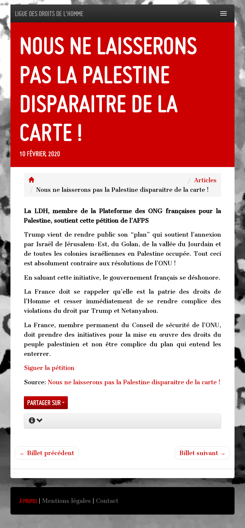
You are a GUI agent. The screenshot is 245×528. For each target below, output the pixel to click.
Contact (107, 500)
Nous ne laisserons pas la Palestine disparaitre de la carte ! (134, 382)
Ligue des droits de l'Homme (49, 14)
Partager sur (44, 403)
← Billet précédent (46, 453)
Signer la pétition (49, 367)
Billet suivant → (202, 453)
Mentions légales (66, 500)
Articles (205, 180)
